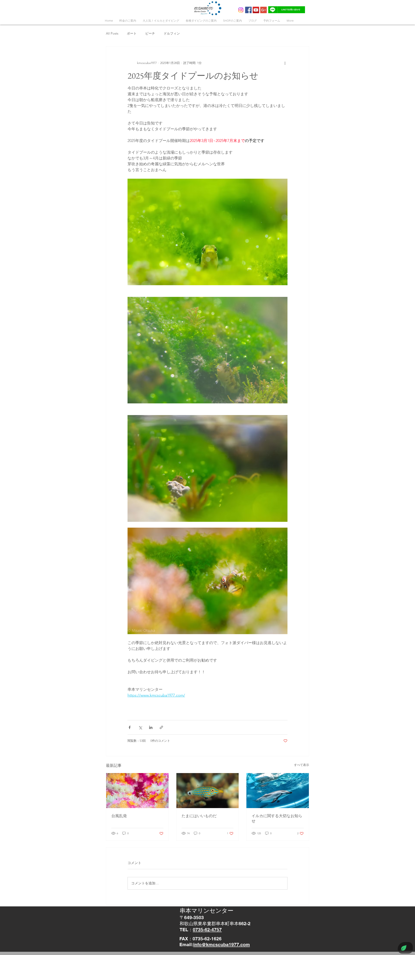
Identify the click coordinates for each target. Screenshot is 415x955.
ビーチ (150, 33)
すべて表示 (301, 765)
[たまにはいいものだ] (207, 790)
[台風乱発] (137, 790)
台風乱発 (119, 815)
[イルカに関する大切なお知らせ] (277, 790)
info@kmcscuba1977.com (221, 944)
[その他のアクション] (284, 62)
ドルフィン (172, 33)
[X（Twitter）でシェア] (140, 727)
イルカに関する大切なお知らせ (277, 818)
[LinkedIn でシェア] (151, 727)
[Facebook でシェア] (130, 727)
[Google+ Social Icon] (263, 10)
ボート (132, 33)
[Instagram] (241, 10)
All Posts (112, 33)
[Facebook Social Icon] (248, 10)
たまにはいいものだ (199, 815)
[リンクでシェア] (161, 727)
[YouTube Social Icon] (256, 10)
